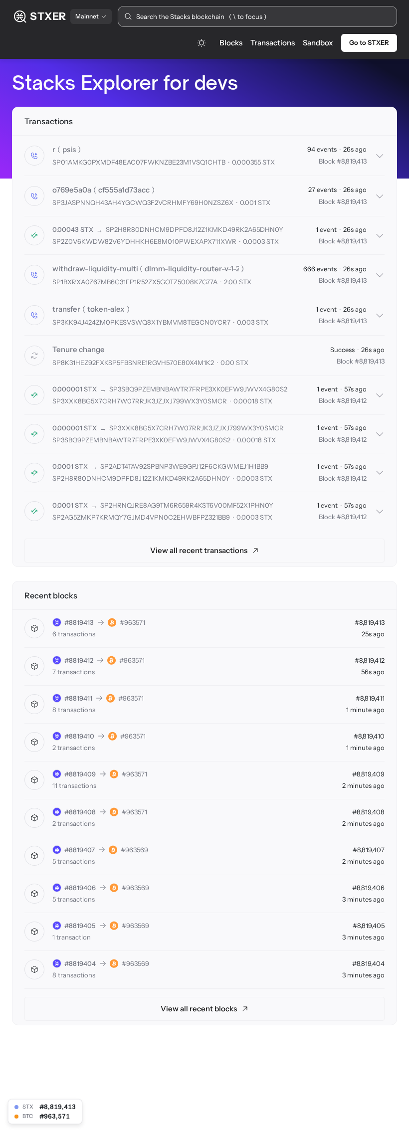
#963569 (134, 850)
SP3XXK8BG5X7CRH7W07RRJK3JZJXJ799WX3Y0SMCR (139, 401)
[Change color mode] (201, 43)
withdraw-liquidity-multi (95, 268)
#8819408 (80, 812)
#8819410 (79, 736)
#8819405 (80, 926)
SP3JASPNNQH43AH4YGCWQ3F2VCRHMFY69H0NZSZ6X (142, 202)
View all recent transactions (198, 550)
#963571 (132, 622)
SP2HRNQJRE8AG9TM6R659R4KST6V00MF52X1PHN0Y (186, 505)
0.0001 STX (70, 466)
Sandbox (318, 42)
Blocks (230, 42)
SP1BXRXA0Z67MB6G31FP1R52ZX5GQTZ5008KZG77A (134, 282)
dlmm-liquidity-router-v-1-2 (192, 268)
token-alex (106, 309)
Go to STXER (369, 42)
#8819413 (79, 622)
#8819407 (79, 850)
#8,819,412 (352, 400)
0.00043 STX (72, 229)
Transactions (272, 42)
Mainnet (87, 16)
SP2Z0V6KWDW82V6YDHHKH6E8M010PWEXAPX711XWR (144, 241)
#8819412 (78, 660)
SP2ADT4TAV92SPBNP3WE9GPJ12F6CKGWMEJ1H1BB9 (184, 466)
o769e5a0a (71, 189)
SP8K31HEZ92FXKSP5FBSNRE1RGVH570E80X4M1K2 (133, 363)
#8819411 (78, 698)
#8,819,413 (352, 161)
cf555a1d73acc (124, 189)
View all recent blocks (199, 1008)
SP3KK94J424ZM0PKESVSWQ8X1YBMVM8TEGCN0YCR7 (141, 322)
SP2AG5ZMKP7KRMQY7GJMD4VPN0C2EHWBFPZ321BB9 (141, 517)
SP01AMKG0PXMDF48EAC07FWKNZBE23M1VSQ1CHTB (138, 162)
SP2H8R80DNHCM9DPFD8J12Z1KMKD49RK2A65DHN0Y (194, 229)
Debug (114, 150)
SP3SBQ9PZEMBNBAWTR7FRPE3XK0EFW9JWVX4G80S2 (198, 389)
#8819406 (80, 888)
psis (69, 149)
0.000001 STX (74, 389)
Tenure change (78, 349)
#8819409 (80, 774)
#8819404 (80, 963)
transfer (66, 309)
